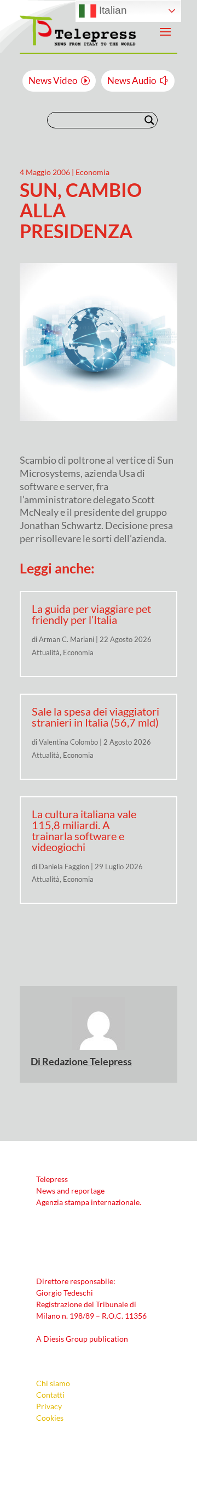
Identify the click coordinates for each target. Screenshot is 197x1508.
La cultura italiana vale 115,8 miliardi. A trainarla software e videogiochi (84, 830)
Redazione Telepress (87, 1061)
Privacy (49, 1406)
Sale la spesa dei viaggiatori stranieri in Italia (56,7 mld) (95, 717)
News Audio (131, 80)
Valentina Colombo (68, 742)
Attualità (46, 652)
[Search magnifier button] (149, 120)
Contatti (50, 1394)
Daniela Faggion (64, 866)
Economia (92, 172)
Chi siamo (53, 1383)
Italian (111, 10)
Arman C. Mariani (66, 639)
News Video (52, 80)
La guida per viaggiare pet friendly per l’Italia (91, 614)
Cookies (49, 1417)
